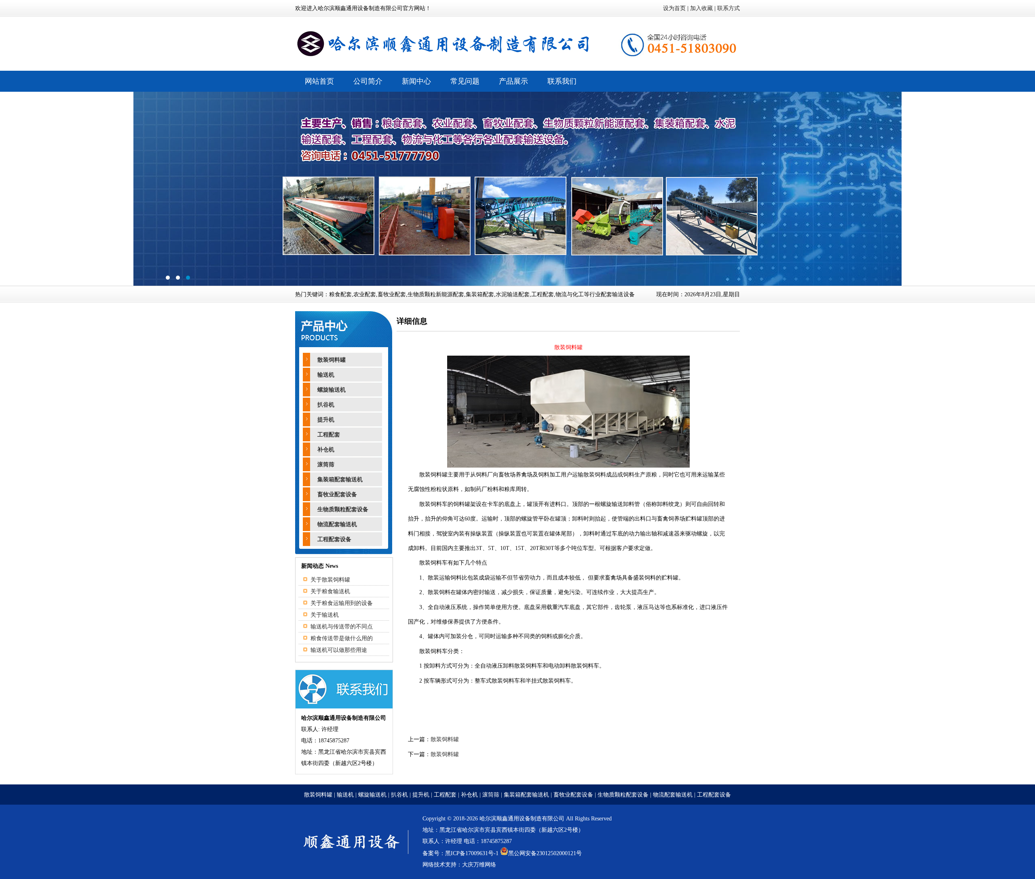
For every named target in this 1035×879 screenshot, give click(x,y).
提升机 (325, 420)
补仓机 (325, 450)
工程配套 (328, 435)
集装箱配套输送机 (340, 479)
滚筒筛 (325, 465)
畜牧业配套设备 (337, 494)
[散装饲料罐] (568, 466)
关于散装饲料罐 (330, 580)
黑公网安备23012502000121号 (545, 853)
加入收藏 (701, 8)
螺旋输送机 (331, 390)
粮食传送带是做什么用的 (341, 638)
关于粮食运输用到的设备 (341, 603)
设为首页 (674, 8)
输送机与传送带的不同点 (341, 627)
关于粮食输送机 (330, 591)
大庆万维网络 (479, 865)
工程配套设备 (334, 539)
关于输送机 (324, 615)
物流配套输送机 (337, 524)
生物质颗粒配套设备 (342, 509)
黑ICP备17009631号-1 (471, 853)
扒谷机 (325, 405)
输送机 (325, 375)
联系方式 (728, 8)
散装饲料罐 (331, 360)
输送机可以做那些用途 (338, 650)
